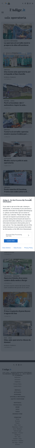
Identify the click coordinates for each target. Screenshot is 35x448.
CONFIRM (11, 241)
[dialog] (17, 224)
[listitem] (17, 235)
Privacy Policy (28, 248)
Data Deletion (6, 248)
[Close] (31, 200)
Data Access (17, 248)
